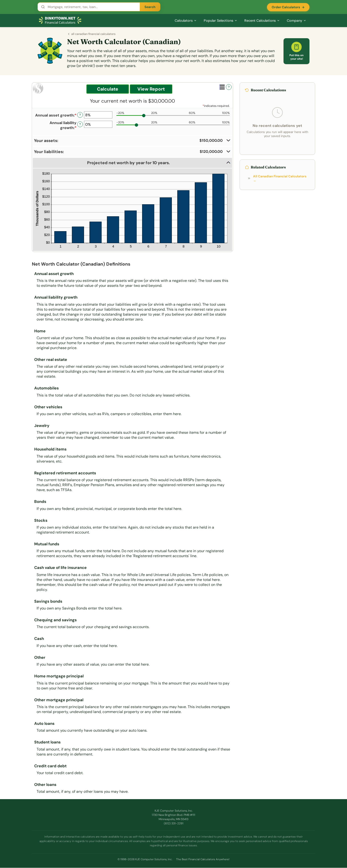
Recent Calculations (260, 20)
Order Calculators (286, 7)
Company (294, 20)
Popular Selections (218, 20)
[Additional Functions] (222, 87)
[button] (132, 140)
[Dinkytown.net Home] (60, 20)
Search (149, 7)
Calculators (184, 20)
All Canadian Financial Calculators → (279, 178)
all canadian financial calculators (93, 34)
